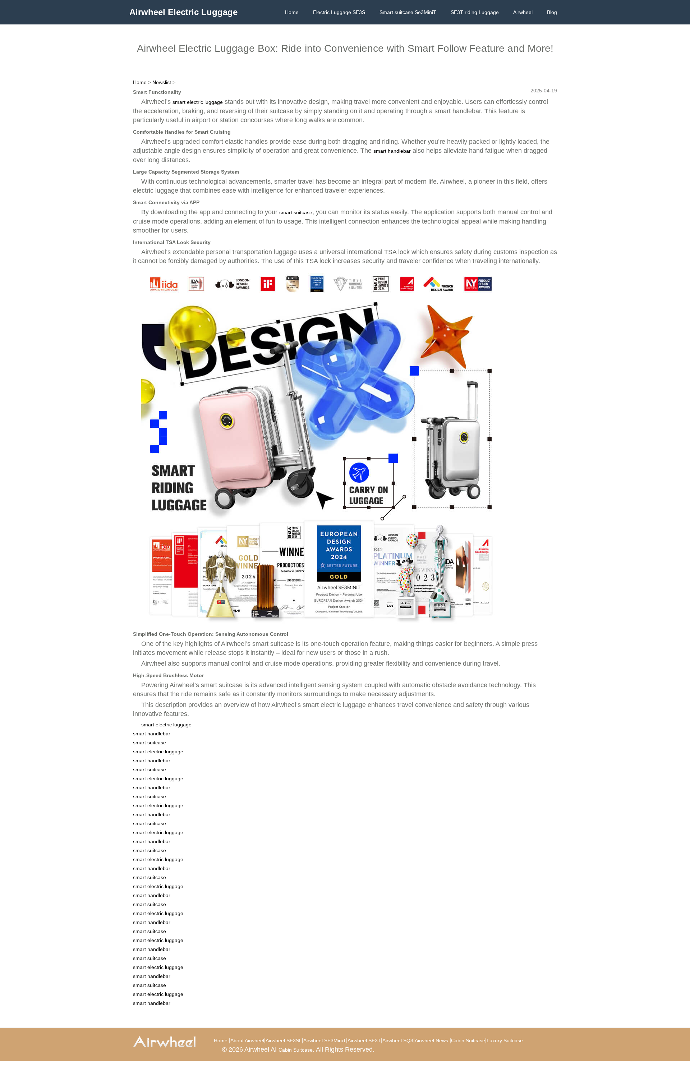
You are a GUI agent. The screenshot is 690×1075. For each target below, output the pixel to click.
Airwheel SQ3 (397, 1040)
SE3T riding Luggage (475, 12)
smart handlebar (392, 151)
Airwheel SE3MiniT (324, 1040)
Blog (552, 12)
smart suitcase (295, 212)
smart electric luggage (197, 102)
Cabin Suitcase (468, 1040)
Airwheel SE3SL (284, 1040)
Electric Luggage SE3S (339, 12)
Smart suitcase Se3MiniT (408, 12)
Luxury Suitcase (505, 1040)
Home (292, 12)
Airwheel (523, 12)
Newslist (161, 82)
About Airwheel (247, 1040)
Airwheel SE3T (364, 1040)
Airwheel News (431, 1040)
